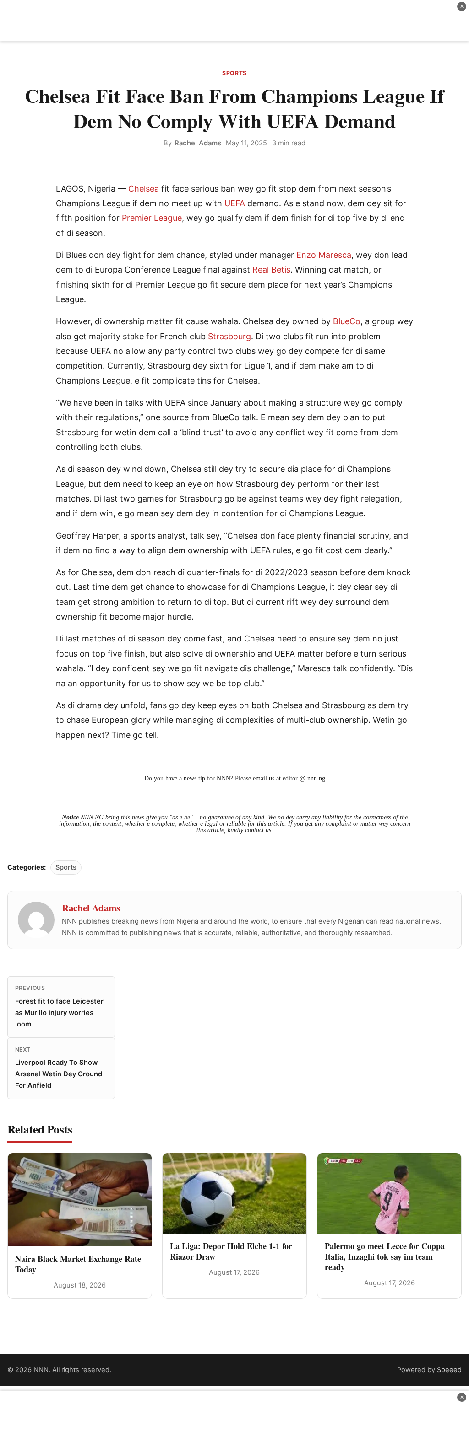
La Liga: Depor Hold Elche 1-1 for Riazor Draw (231, 1251)
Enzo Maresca (323, 255)
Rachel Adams (198, 143)
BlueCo (346, 321)
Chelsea (143, 188)
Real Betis (271, 269)
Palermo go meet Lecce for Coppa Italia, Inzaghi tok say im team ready (385, 1256)
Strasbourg (229, 336)
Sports (234, 72)
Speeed (449, 1370)
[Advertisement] (234, 20)
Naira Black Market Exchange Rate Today (78, 1264)
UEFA (234, 203)
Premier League (152, 218)
